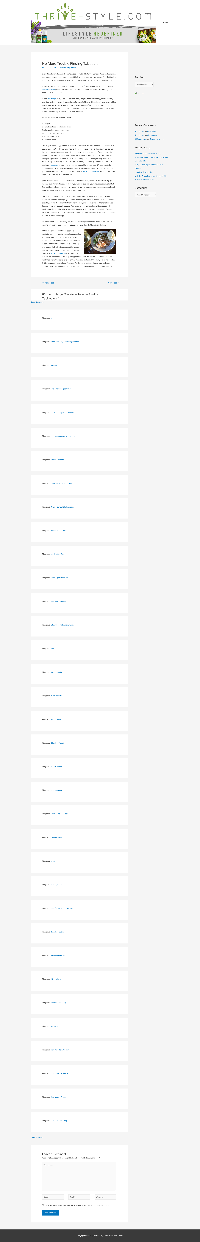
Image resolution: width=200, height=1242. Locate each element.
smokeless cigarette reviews (62, 412)
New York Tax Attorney (60, 1050)
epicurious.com (48, 89)
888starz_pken (141, 139)
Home (165, 22)
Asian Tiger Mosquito (59, 578)
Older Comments (37, 302)
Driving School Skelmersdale (62, 507)
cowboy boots (56, 884)
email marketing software (61, 389)
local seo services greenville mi (63, 436)
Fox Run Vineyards (58, 253)
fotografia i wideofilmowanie (62, 625)
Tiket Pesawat (56, 837)
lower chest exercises (60, 1073)
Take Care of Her (157, 139)
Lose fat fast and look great (62, 908)
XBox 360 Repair (57, 743)
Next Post (113, 283)
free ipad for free (57, 554)
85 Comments (48, 67)
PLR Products (56, 696)
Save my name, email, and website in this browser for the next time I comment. (77, 1205)
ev (52, 318)
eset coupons (56, 790)
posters (54, 365)
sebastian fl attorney (59, 1121)
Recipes (63, 67)
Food (57, 67)
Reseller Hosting (57, 932)
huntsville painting (58, 1003)
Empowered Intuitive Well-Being (148, 153)
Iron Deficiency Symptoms (61, 483)
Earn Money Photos (59, 1097)
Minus (53, 861)
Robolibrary (139, 131)
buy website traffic (58, 530)
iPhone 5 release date (60, 814)
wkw (52, 648)
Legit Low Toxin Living (144, 172)
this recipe (52, 99)
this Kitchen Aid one (91, 171)
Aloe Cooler (152, 135)
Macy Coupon (56, 766)
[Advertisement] (145, 61)
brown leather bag (58, 955)
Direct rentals (56, 672)
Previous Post (46, 283)
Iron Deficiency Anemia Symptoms (65, 342)
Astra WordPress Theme (113, 1236)
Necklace (54, 1026)
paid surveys (56, 719)
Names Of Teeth (57, 460)
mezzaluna (54, 165)
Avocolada (151, 131)
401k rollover (56, 979)
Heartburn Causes (58, 601)
